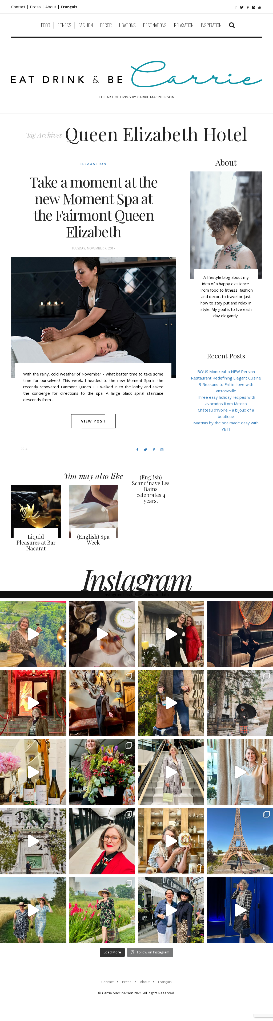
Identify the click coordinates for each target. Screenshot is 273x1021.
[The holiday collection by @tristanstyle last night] (171, 634)
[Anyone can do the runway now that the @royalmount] (102, 841)
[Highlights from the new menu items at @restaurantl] (102, 634)
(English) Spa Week (93, 539)
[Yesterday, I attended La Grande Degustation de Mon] (33, 634)
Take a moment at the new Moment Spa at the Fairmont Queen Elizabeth (93, 206)
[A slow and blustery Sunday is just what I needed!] (33, 841)
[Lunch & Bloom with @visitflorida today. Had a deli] (102, 772)
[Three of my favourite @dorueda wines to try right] (33, 772)
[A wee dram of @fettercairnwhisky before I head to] (171, 703)
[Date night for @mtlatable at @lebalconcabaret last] (33, 703)
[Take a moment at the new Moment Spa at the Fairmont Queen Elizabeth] (93, 317)
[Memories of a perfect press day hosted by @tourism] (102, 910)
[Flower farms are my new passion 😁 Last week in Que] (33, 910)
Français (165, 981)
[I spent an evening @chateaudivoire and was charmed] (171, 772)
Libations (127, 25)
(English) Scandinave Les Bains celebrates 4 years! (151, 489)
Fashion (86, 25)
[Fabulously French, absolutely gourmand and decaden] (171, 910)
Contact (107, 981)
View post (93, 421)
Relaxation (184, 25)
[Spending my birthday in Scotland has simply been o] (102, 703)
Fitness (64, 25)
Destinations (155, 25)
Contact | (20, 6)
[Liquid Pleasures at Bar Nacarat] (36, 511)
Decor (106, 25)
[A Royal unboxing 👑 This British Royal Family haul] (171, 841)
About (51, 6)
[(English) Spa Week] (93, 511)
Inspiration (211, 25)
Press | (37, 6)
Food (45, 25)
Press (126, 981)
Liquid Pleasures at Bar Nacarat (36, 542)
